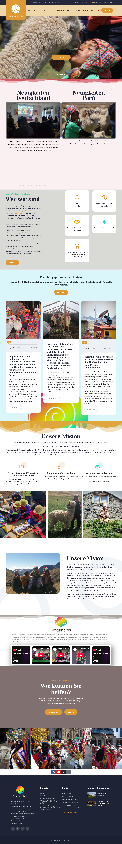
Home (29, 10)
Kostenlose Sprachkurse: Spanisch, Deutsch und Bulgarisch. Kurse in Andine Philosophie (49, 800)
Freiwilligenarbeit (46, 796)
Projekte (44, 10)
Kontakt (93, 10)
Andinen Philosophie (82, 10)
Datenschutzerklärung (69, 813)
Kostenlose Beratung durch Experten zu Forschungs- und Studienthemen (50, 807)
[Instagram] (63, 772)
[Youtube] (58, 772)
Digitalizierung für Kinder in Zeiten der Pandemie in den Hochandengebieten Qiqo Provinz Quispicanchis (98, 362)
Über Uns (36, 10)
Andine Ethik (102, 793)
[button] (57, 74)
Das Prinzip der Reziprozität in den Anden (104, 803)
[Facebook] (53, 772)
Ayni (71, 10)
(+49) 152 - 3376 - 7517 (70, 802)
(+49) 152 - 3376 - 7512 (82, 2)
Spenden (43, 794)
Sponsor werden (62, 10)
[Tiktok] (68, 772)
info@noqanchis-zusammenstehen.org (105, 2)
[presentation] (6, 47)
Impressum (65, 809)
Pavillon (52, 10)
